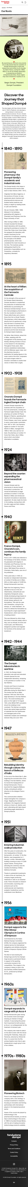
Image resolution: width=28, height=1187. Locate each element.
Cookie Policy (14, 1152)
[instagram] (14, 1164)
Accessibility (14, 1156)
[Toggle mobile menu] (25, 2)
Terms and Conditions (14, 1148)
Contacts (14, 1141)
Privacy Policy (14, 1145)
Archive (4, 7)
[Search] (22, 2)
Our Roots (9, 7)
